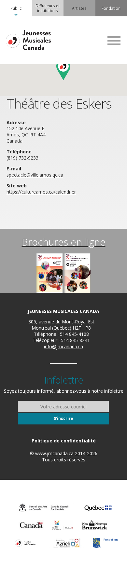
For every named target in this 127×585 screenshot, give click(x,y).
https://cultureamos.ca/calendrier (41, 192)
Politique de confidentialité (64, 441)
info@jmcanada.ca (63, 346)
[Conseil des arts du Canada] (43, 507)
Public (15, 8)
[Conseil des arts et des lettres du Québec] (98, 507)
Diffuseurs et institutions (47, 8)
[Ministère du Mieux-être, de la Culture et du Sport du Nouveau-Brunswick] (94, 525)
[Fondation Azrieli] (67, 543)
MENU (113, 40)
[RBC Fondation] (105, 543)
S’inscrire (63, 418)
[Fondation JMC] (25, 543)
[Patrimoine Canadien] (31, 525)
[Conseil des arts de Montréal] (62, 525)
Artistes (79, 8)
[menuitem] (16, 8)
